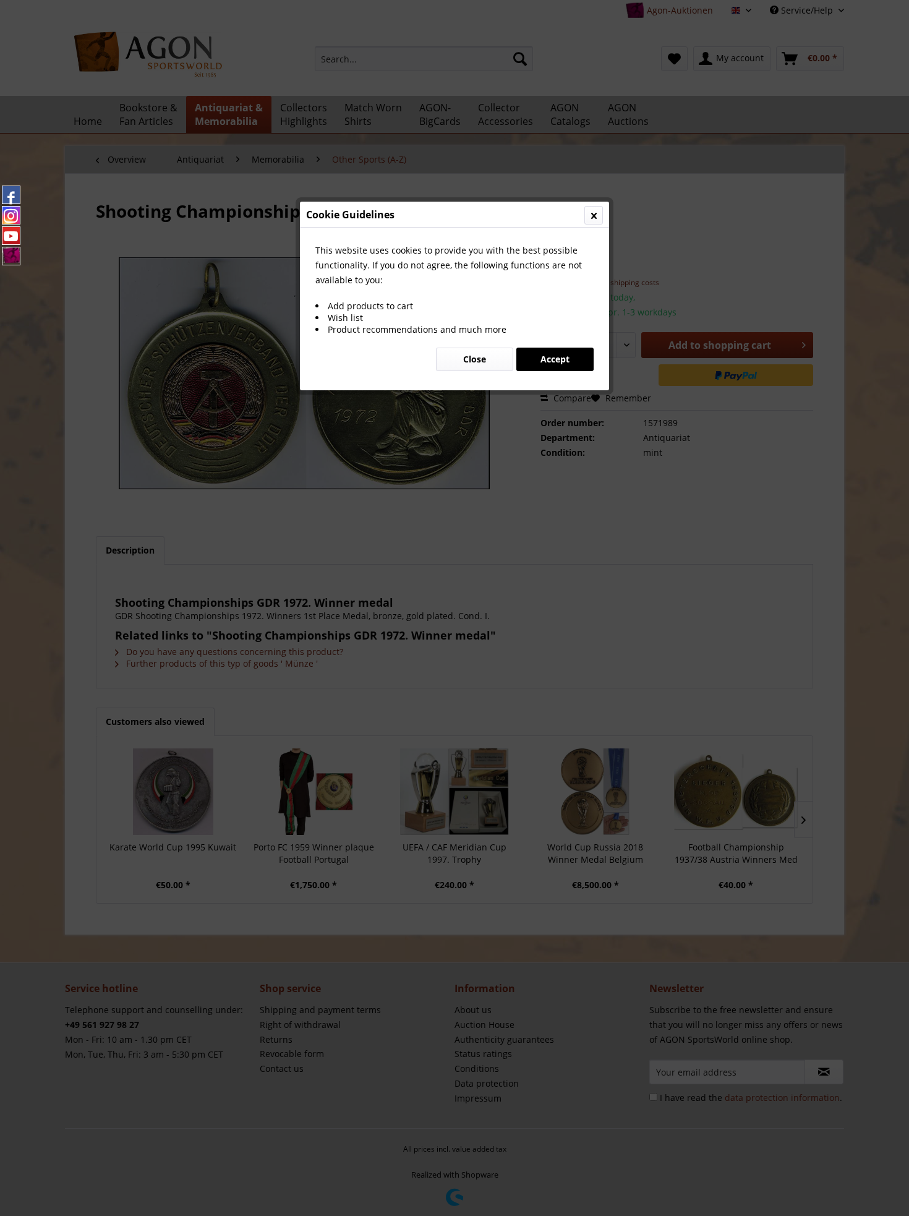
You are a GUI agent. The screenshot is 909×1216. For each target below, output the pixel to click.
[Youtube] (11, 235)
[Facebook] (11, 195)
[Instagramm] (11, 215)
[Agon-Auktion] (11, 256)
